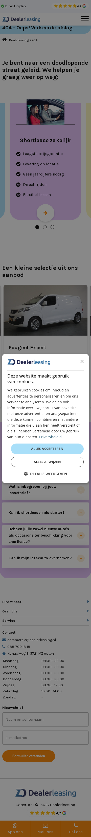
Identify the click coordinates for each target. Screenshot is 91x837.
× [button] (82, 362)
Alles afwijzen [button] (47, 461)
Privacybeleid (50, 436)
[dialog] (45, 418)
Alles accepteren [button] (47, 448)
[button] (45, 474)
